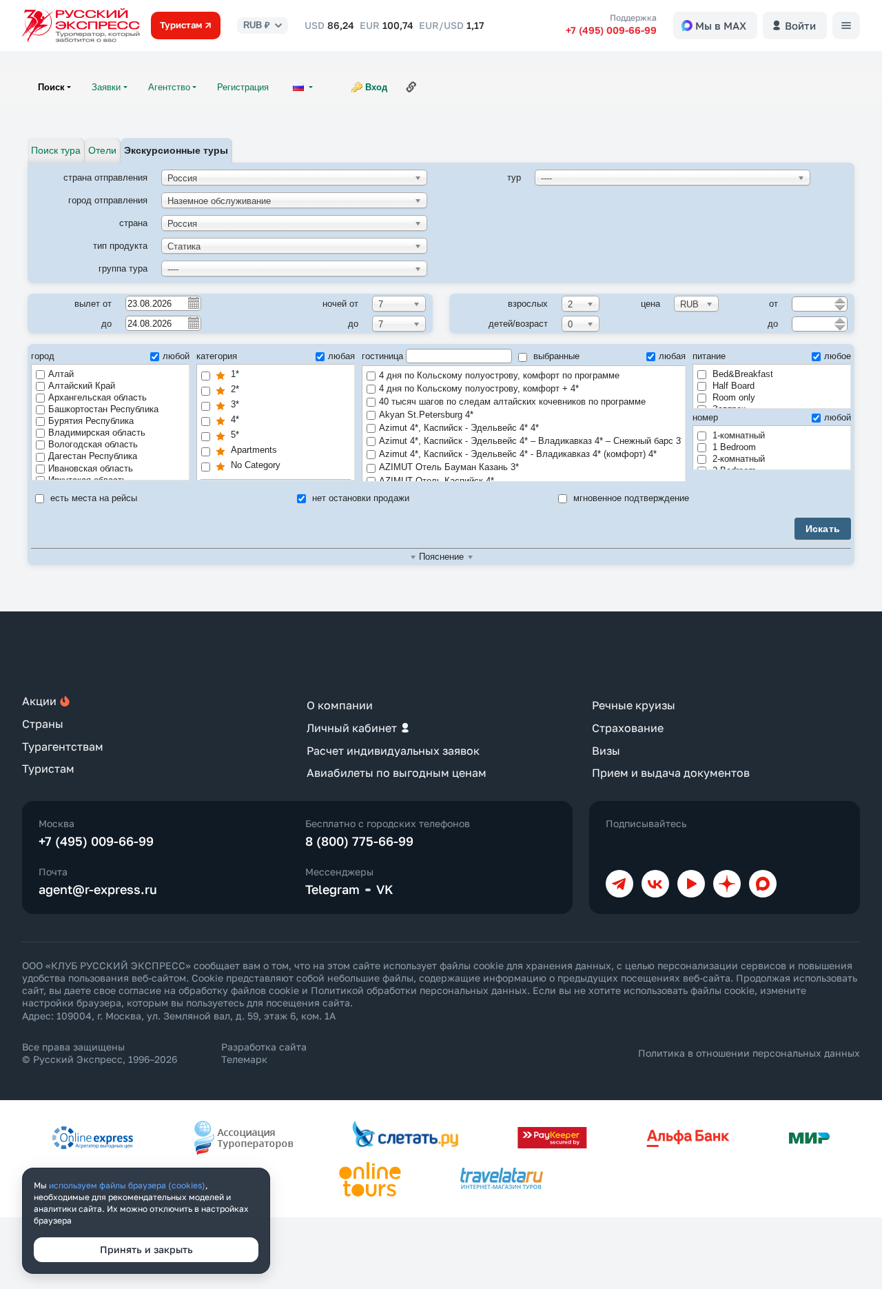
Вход (376, 87)
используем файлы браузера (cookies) (127, 1185)
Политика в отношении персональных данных (749, 1053)
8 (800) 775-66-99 (359, 841)
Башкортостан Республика (103, 409)
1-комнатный (737, 435)
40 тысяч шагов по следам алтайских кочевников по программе (512, 401)
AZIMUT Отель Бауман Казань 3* (449, 467)
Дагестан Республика (92, 456)
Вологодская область (93, 444)
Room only (732, 397)
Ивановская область (90, 468)
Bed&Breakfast (741, 374)
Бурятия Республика (91, 421)
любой (176, 356)
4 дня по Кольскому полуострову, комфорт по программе (499, 375)
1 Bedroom (733, 447)
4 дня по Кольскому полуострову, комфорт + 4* (479, 388)
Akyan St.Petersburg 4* (426, 414)
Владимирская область (96, 432)
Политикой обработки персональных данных (419, 990)
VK (384, 889)
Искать (823, 528)
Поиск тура (56, 150)
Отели (102, 150)
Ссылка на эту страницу (411, 87)
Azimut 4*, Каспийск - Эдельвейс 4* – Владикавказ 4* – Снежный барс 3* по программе (530, 441)
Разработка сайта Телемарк (264, 1053)
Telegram (332, 889)
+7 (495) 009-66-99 (611, 30)
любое (837, 356)
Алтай (61, 374)
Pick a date (193, 302)
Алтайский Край (81, 385)
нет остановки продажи (359, 498)
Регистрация (243, 87)
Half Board (732, 385)
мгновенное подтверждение (630, 498)
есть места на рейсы (92, 498)
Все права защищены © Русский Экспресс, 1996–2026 (99, 1053)
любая (341, 356)
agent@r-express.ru (98, 889)
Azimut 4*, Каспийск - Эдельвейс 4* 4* (459, 428)
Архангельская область (97, 397)
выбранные (555, 356)
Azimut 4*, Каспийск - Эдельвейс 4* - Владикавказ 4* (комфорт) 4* (518, 454)
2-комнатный (737, 459)
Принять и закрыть (146, 1249)
